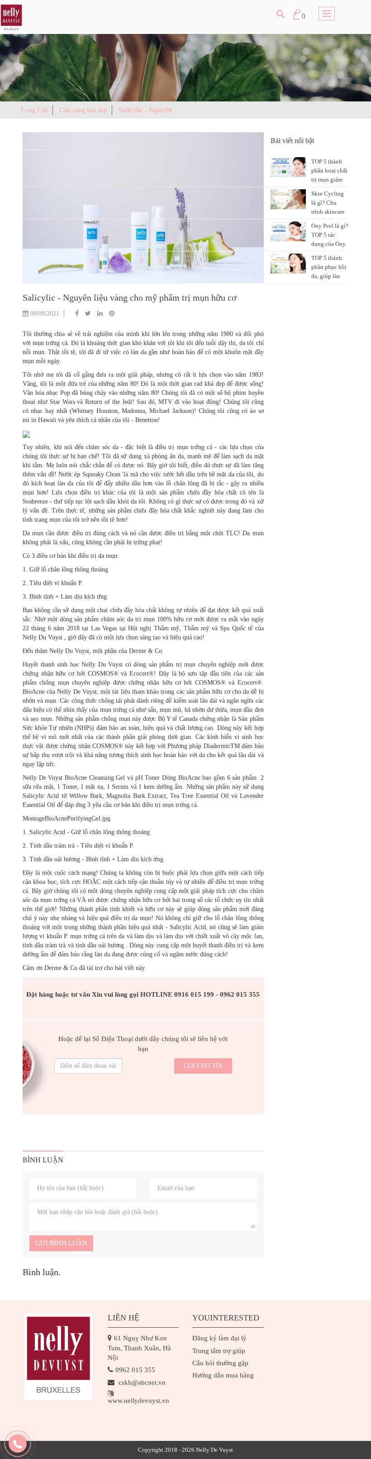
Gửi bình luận (61, 1243)
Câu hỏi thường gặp (220, 1363)
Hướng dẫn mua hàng (223, 1375)
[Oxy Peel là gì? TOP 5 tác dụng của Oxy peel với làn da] (288, 231)
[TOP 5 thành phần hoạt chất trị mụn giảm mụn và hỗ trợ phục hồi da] (288, 167)
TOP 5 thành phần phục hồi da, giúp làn (329, 266)
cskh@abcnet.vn (142, 1382)
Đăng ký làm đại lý (219, 1338)
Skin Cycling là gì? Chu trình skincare (328, 202)
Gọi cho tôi (203, 1065)
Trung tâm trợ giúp (218, 1350)
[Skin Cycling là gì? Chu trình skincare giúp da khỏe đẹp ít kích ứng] (288, 199)
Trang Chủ (34, 110)
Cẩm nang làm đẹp (83, 110)
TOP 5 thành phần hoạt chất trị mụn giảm (329, 170)
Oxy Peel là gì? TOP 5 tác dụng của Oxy (329, 234)
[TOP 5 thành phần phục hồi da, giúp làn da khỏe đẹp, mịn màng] (288, 264)
